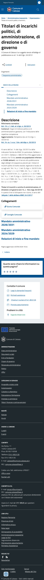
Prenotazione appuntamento (12, 543)
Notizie (4, 414)
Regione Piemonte (8, 3)
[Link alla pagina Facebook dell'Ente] (2, 557)
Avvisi (3, 418)
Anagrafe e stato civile (9, 384)
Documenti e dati (7, 354)
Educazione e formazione (10, 395)
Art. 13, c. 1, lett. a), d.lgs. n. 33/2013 (16, 126)
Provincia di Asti (7, 521)
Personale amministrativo (11, 365)
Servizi (26, 568)
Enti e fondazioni (7, 357)
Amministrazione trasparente (17, 18)
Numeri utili (5, 477)
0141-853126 (13, 454)
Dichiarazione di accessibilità (11, 531)
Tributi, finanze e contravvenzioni (13, 402)
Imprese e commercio (9, 398)
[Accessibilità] (6, 574)
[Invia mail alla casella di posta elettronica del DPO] (14, 489)
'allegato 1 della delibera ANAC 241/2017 (16, 195)
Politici (3, 368)
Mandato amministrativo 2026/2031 (15, 223)
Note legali (5, 528)
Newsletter (5, 560)
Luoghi (3, 430)
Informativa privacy (8, 524)
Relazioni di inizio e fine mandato (20, 238)
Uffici (3, 372)
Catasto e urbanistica (9, 391)
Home (3, 18)
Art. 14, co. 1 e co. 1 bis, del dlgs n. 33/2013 (18, 142)
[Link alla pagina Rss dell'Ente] (6, 557)
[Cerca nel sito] (37, 9)
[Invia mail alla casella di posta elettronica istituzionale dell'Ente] (18, 461)
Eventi (3, 434)
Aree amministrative (9, 350)
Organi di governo (8, 361)
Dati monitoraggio (8, 568)
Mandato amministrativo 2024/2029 (15, 231)
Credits (13, 571)
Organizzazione (35, 18)
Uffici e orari (5, 473)
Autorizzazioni (6, 388)
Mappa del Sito (30, 571)
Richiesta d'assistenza (9, 545)
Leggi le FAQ (6, 537)
